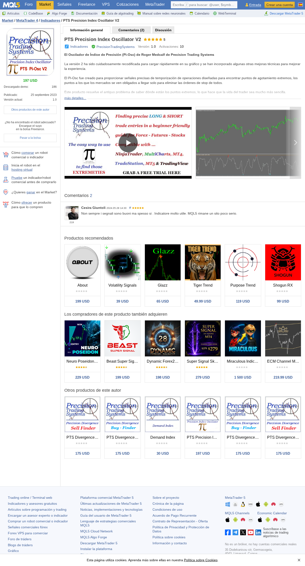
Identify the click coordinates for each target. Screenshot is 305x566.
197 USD (203, 453)
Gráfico (13, 551)
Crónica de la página (168, 503)
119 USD (243, 301)
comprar (27, 152)
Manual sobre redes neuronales (164, 13)
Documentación (86, 13)
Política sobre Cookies (201, 560)
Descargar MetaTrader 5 (286, 13)
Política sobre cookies (168, 537)
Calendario (202, 13)
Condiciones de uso (167, 509)
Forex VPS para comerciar (28, 533)
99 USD (283, 301)
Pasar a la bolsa (30, 137)
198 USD (163, 377)
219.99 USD (283, 377)
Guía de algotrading (120, 13)
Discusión (163, 30)
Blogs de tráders (20, 545)
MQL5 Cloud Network (96, 531)
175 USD (82, 453)
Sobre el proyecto (165, 497)
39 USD (122, 301)
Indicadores (79, 46)
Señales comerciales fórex (28, 527)
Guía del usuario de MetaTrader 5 (106, 515)
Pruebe (16, 178)
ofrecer (26, 202)
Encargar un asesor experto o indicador (38, 515)
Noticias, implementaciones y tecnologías (111, 509)
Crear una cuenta (279, 5)
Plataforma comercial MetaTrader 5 (107, 497)
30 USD (163, 453)
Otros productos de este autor (30, 109)
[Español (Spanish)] (300, 2)
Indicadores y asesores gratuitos (32, 503)
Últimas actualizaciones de (111, 503)
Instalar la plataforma (96, 549)
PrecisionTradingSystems (116, 47)
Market (45, 4)
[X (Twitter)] (243, 532)
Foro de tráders (19, 539)
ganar (30, 192)
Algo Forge (59, 13)
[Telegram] (235, 532)
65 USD (163, 301)
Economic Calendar (272, 513)
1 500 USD (242, 377)
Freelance (86, 4)
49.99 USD (202, 301)
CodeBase (36, 13)
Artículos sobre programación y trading (37, 509)
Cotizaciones (128, 4)
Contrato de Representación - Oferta (180, 521)
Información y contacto (169, 543)
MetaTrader (155, 4)
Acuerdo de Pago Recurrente (174, 515)
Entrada (255, 5)
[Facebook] (228, 532)
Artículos (13, 13)
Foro (29, 4)
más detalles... (75, 98)
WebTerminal (227, 13)
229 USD (82, 377)
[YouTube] (251, 532)
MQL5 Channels (237, 513)
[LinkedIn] (258, 532)
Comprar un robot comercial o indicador (38, 521)
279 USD (203, 377)
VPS (106, 4)
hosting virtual (21, 169)
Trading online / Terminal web (30, 497)
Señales (64, 4)
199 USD (82, 301)
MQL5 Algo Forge (93, 537)
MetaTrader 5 (235, 497)
